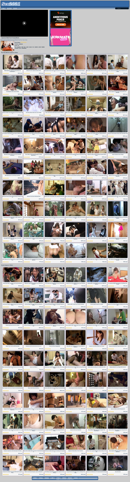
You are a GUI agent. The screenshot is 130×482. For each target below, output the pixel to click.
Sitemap (64, 477)
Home (4, 8)
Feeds (58, 477)
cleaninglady (24, 48)
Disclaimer (47, 477)
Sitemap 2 (70, 477)
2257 (52, 477)
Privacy (41, 477)
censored (17, 48)
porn (20, 48)
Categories (15, 8)
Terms (35, 477)
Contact (75, 477)
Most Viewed (9, 8)
